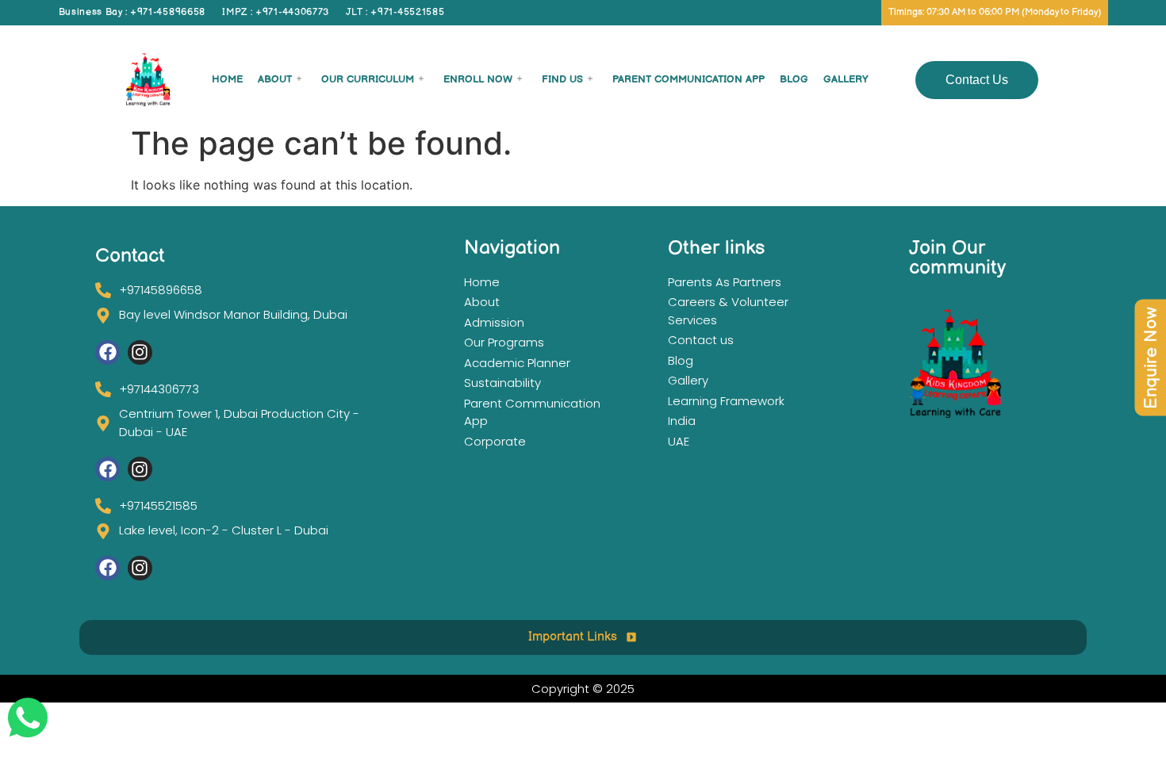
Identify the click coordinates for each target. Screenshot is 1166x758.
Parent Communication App (688, 79)
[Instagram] (140, 352)
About (275, 79)
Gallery (846, 79)
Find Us (562, 79)
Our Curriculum (367, 79)
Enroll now (477, 79)
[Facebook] (107, 352)
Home (227, 79)
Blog (794, 79)
